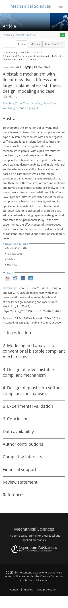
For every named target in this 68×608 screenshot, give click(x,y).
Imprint (28, 589)
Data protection (46, 589)
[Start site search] (62, 35)
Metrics (35, 44)
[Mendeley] (7, 278)
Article (22, 44)
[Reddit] (15, 278)
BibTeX (11, 259)
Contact (14, 589)
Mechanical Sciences (30, 6)
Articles (7, 35)
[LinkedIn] (30, 278)
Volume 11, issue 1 (26, 35)
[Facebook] (22, 278)
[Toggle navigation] (60, 6)
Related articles (53, 44)
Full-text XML (14, 253)
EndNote (12, 264)
